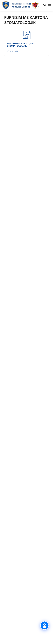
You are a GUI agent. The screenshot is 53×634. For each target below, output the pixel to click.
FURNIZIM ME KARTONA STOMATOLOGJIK (20, 44)
